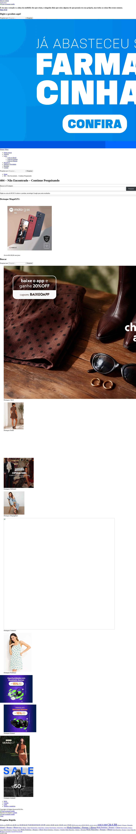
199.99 (73, 825)
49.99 (14, 825)
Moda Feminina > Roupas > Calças (108, 827)
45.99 (11, 825)
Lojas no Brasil (11, 157)
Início (5, 801)
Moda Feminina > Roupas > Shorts (32, 830)
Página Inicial (8, 152)
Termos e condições (9, 806)
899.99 (83, 825)
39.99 (7, 825)
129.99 (48, 825)
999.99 (87, 825)
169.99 (65, 825)
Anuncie (6, 154)
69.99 (25, 825)
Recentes (6, 166)
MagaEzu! (7, 162)
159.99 (61, 825)
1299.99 (91, 825)
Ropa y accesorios (6, 831)
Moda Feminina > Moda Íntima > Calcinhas (40, 827)
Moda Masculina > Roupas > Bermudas (75, 829)
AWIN (15, 813)
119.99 (42, 825)
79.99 (30, 825)
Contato (6, 167)
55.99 (18, 825)
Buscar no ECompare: (6, 186)
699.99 (80, 825)
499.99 (76, 825)
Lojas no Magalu (12, 161)
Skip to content (4, 1)
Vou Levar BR (19, 831)
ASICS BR (102, 825)
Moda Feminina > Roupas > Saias (12, 829)
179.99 (69, 825)
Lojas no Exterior (12, 159)
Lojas (5, 156)
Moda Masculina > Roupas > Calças (121, 829)
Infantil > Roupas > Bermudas (125, 825)
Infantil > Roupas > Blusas (9, 827)
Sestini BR (13, 831)
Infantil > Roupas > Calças (24, 827)
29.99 (1, 825)
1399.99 (95, 825)
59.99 (21, 825)
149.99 (56, 825)
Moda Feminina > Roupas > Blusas (81, 827)
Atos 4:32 (3, 10)
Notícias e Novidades (10, 164)
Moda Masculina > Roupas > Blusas (99, 830)
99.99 (38, 825)
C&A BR (112, 824)
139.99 (52, 825)
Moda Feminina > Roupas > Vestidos (54, 829)
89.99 (34, 825)
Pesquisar (131, 189)
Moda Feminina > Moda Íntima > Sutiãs (58, 827)
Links (5, 804)
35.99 (4, 825)
